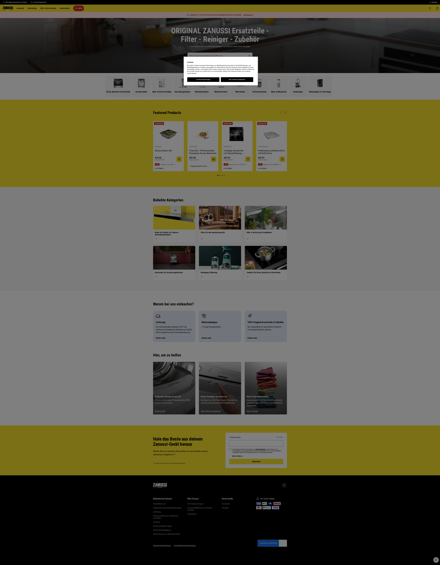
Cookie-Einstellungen (203, 79)
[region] (221, 71)
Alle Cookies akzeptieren (237, 79)
